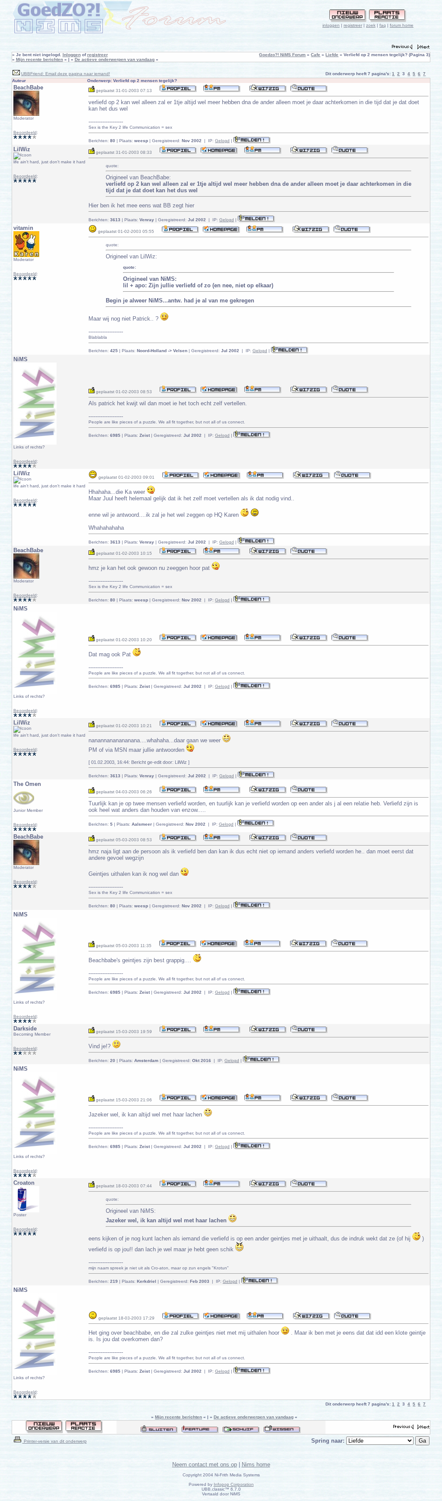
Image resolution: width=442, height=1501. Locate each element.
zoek (371, 25)
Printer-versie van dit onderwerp (54, 1441)
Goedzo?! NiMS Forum (282, 54)
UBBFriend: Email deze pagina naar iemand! (65, 73)
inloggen (331, 25)
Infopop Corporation (234, 1484)
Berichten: (101, 140)
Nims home (256, 1464)
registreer (353, 25)
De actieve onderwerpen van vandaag (115, 59)
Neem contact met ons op (204, 1464)
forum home (402, 25)
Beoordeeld (25, 132)
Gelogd (222, 140)
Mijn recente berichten (39, 59)
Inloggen (72, 54)
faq (382, 25)
